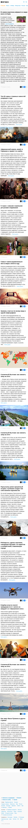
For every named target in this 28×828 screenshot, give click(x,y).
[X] (21, 87)
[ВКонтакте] (24, 87)
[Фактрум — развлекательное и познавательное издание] (5, 2)
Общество (4, 257)
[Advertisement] (14, 784)
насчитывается (9, 24)
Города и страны (5, 9)
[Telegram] (23, 87)
